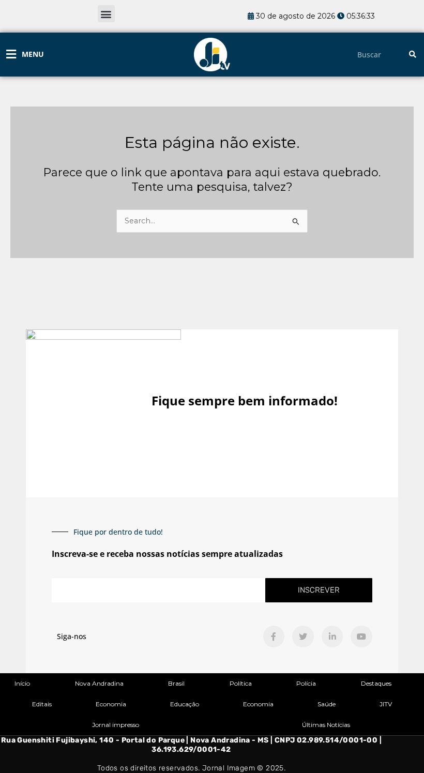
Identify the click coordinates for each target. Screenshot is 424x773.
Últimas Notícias (326, 725)
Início (22, 683)
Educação (184, 704)
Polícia (306, 683)
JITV (386, 704)
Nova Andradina (99, 683)
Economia (111, 704)
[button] (106, 13)
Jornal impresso (115, 725)
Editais (42, 704)
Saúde (326, 704)
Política (241, 683)
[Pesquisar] (412, 54)
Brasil (176, 683)
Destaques (376, 683)
